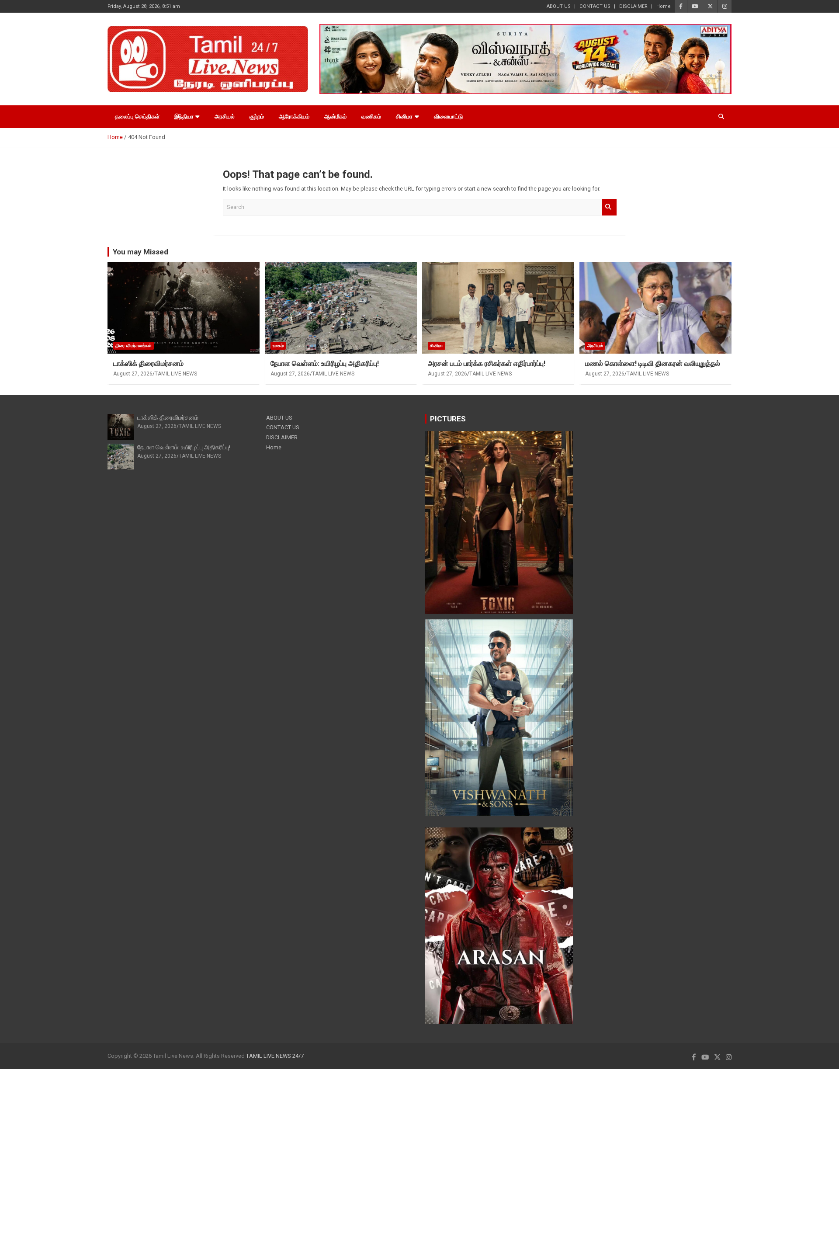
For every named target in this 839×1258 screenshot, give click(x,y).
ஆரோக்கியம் (294, 116)
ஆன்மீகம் (335, 116)
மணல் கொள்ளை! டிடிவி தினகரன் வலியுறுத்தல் (652, 363)
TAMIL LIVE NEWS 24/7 (275, 1056)
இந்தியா (184, 116)
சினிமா (404, 116)
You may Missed (140, 251)
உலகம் (278, 345)
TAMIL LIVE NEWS (176, 374)
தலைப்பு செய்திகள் (137, 116)
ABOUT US (559, 6)
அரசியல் (225, 116)
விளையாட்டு (448, 116)
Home (663, 6)
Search (609, 207)
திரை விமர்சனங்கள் (133, 345)
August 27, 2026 (133, 374)
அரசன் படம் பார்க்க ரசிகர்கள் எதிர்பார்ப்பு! (486, 363)
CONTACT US (594, 6)
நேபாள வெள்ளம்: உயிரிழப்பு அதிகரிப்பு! (324, 363)
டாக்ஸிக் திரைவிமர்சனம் (148, 363)
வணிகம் (371, 116)
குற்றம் (257, 116)
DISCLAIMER (633, 6)
